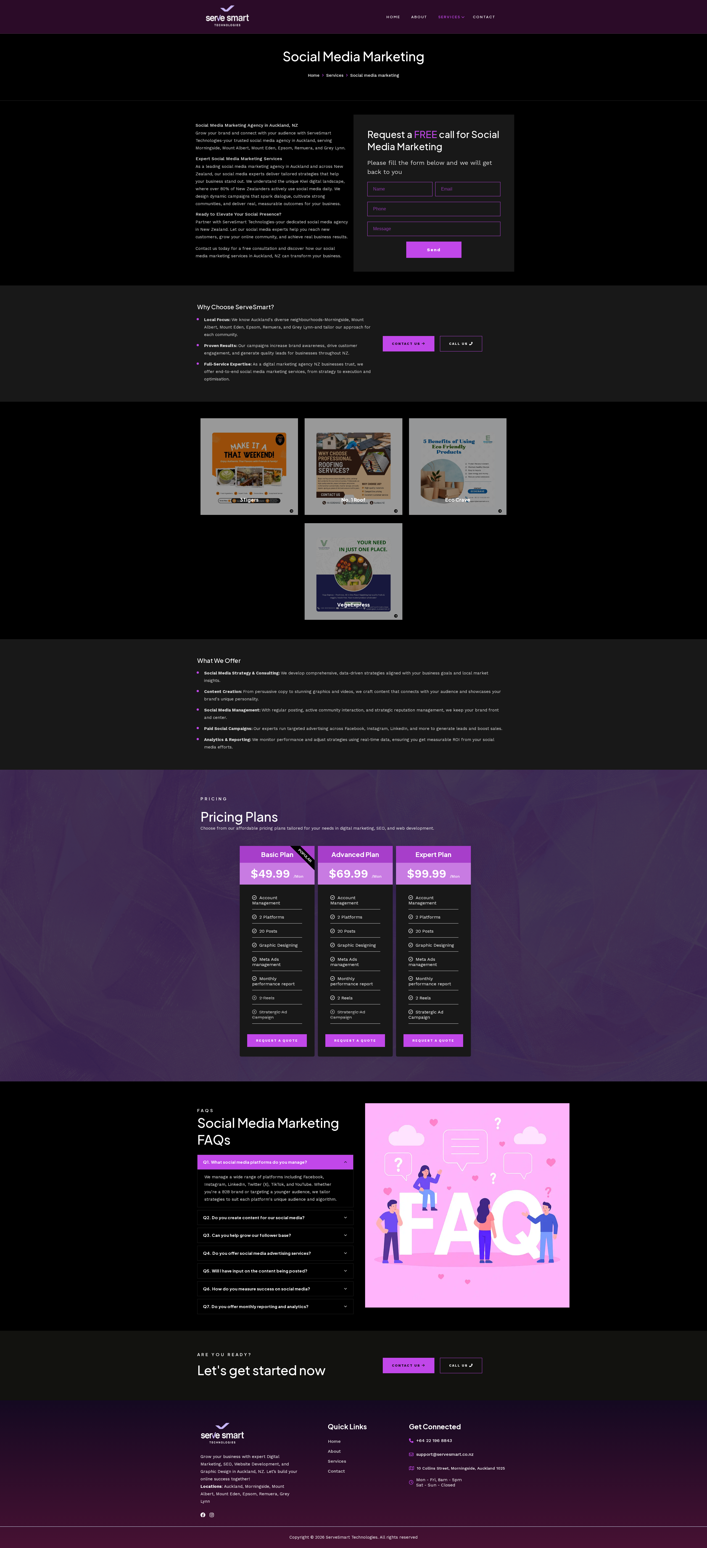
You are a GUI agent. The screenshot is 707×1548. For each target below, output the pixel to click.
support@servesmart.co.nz (445, 1454)
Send (434, 249)
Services (449, 17)
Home (393, 17)
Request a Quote (277, 1040)
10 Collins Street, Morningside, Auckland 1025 (461, 1468)
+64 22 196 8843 (434, 1440)
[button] (275, 1162)
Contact (484, 17)
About (419, 17)
